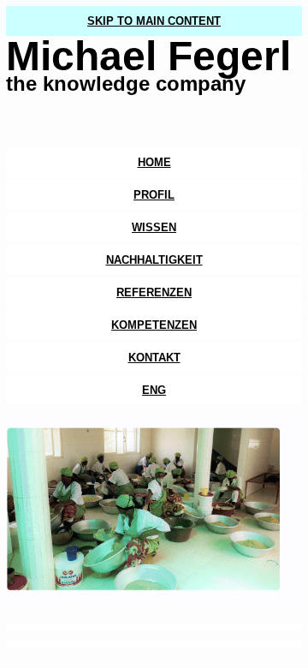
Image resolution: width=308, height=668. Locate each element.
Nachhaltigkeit (154, 259)
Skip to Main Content (154, 21)
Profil (154, 194)
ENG (154, 390)
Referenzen (154, 292)
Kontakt (154, 357)
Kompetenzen (154, 325)
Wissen (154, 227)
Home (154, 162)
